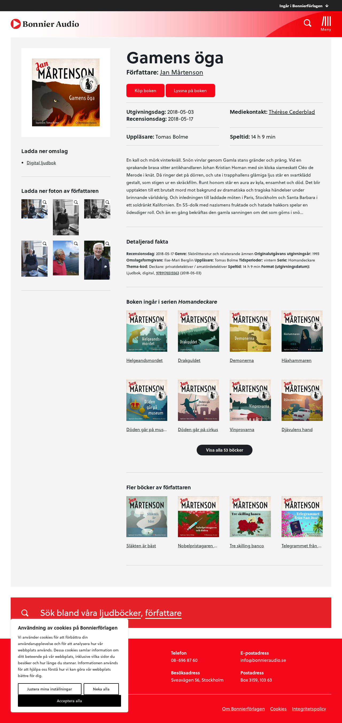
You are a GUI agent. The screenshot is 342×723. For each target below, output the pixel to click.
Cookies (278, 708)
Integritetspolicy (309, 708)
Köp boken (145, 90)
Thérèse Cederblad (292, 112)
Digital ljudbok (41, 162)
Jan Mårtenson (181, 72)
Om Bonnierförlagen (243, 708)
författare (163, 612)
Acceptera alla (69, 701)
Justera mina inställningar (49, 689)
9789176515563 (167, 273)
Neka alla (101, 689)
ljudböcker (120, 612)
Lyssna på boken (190, 90)
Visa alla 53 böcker (224, 450)
